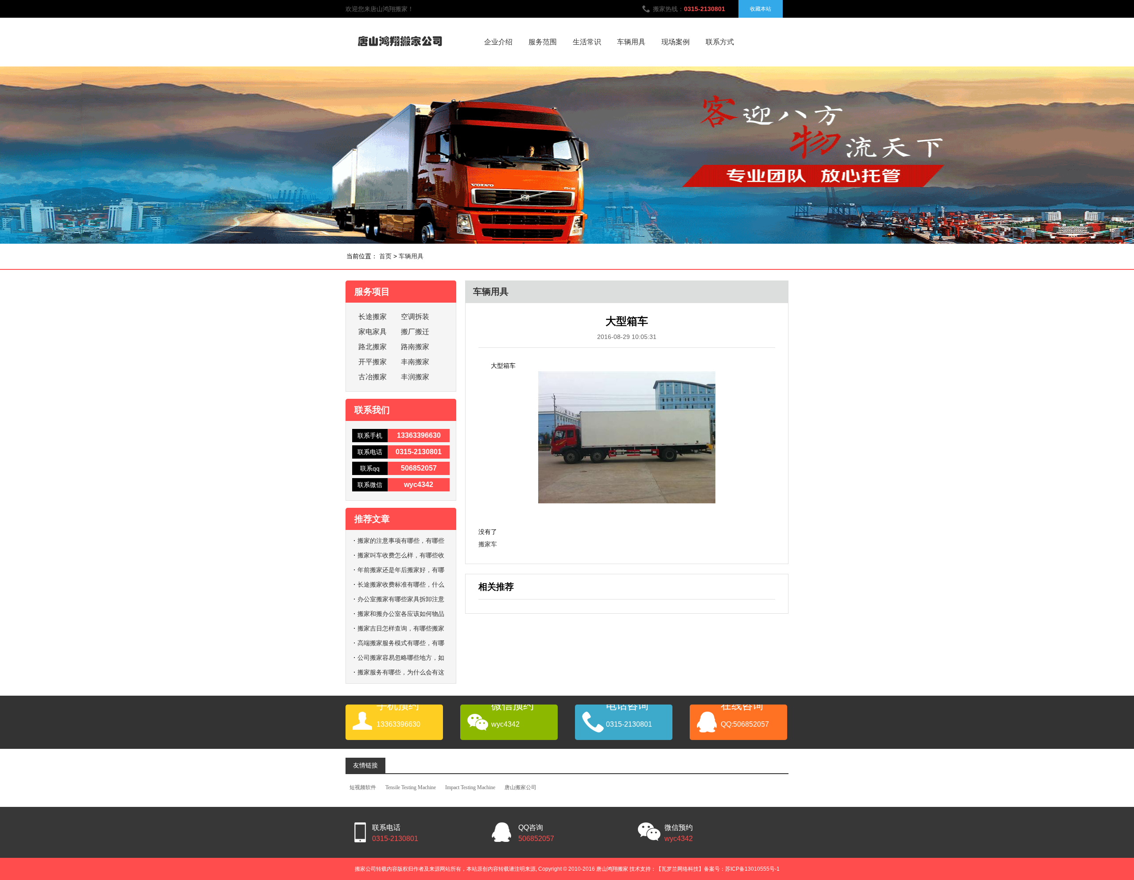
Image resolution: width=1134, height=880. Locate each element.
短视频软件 (363, 787)
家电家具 (372, 331)
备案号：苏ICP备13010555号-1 (742, 869)
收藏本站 (760, 9)
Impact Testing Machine (470, 787)
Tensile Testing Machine (410, 787)
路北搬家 (372, 346)
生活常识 (587, 42)
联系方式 (720, 42)
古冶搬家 (372, 377)
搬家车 (487, 544)
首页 (385, 256)
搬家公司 (365, 869)
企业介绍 (498, 42)
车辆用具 (631, 42)
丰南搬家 (415, 362)
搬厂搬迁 (415, 331)
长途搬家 (372, 316)
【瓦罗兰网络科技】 (680, 869)
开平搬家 (372, 362)
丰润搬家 (415, 377)
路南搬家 (415, 346)
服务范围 (542, 42)
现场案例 (675, 42)
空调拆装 (415, 316)
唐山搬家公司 (520, 787)
